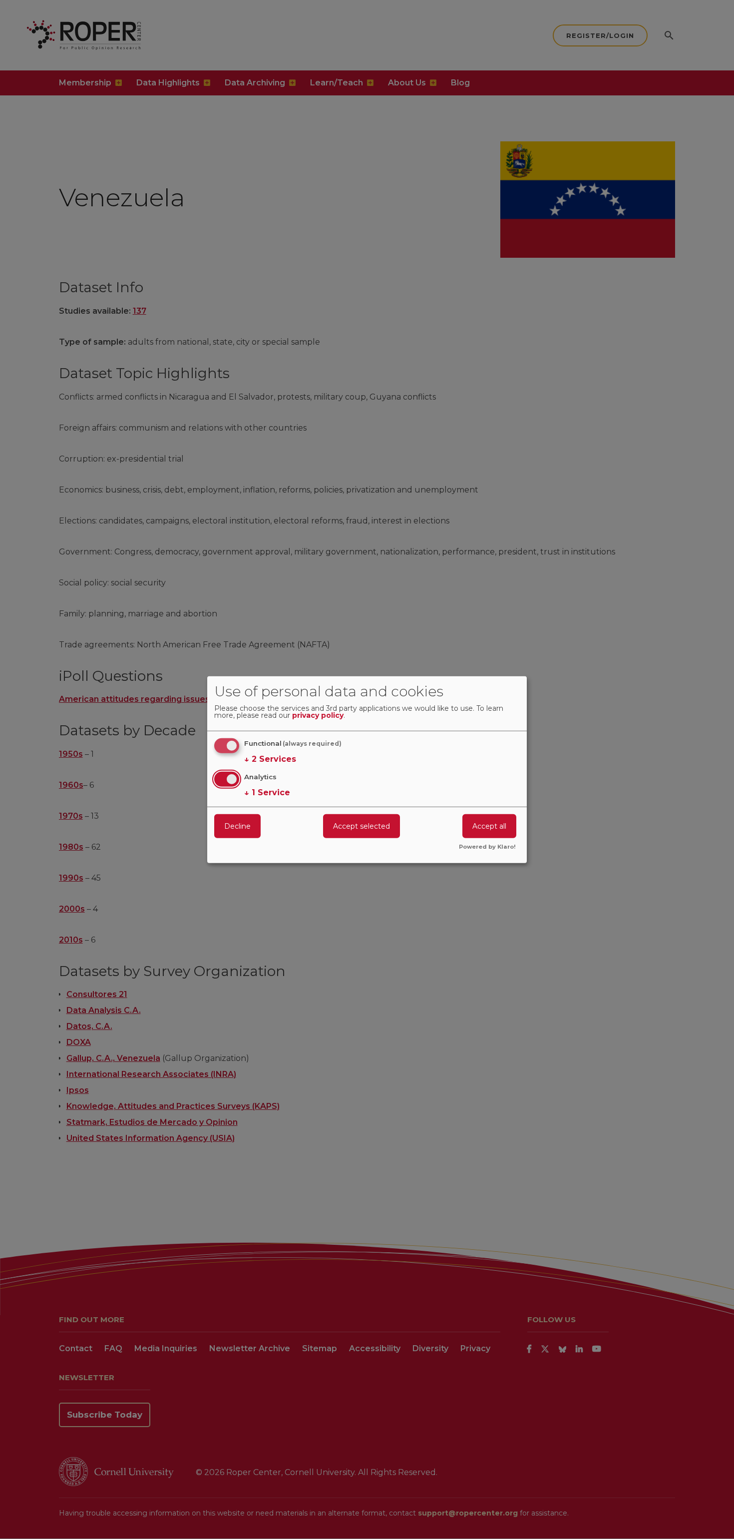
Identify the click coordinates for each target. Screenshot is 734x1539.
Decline (237, 826)
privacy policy (318, 716)
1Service (267, 792)
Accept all (489, 826)
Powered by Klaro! (487, 847)
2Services (270, 759)
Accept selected (361, 826)
